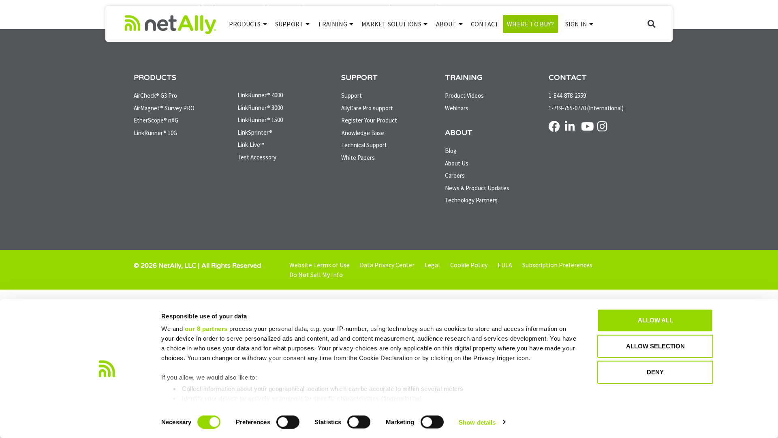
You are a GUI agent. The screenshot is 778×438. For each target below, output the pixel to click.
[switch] (287, 421)
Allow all (655, 320)
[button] (651, 24)
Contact (485, 24)
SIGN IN (576, 24)
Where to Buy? (530, 24)
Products (245, 24)
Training (332, 24)
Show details (477, 422)
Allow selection (655, 346)
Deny (655, 372)
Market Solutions (391, 24)
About (446, 24)
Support (289, 24)
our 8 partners (206, 328)
